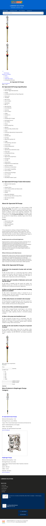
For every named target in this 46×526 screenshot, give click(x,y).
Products (7, 77)
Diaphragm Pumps (9, 78)
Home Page (5, 10)
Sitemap (3, 491)
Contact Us (29, 10)
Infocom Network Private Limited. (21, 521)
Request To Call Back (6, 74)
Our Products (22, 10)
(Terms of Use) (25, 520)
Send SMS (24, 514)
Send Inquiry (6, 73)
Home (6, 75)
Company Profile (13, 10)
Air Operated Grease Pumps (9, 416)
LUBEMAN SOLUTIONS (17, 6)
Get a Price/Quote (6, 83)
